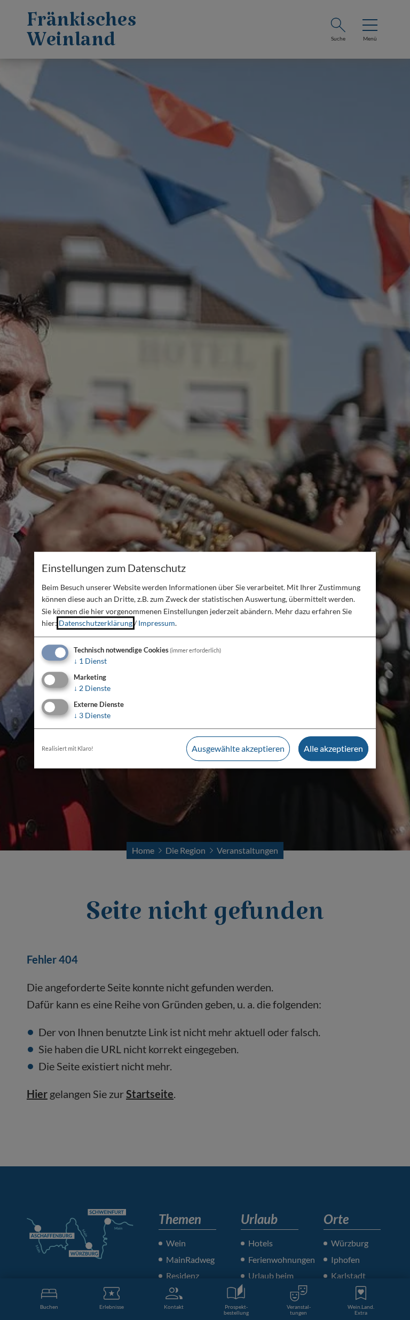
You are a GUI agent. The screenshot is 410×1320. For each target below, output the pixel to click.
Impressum (156, 622)
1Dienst (90, 661)
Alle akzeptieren (333, 748)
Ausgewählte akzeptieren (238, 748)
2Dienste (92, 688)
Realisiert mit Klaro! (67, 748)
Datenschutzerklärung (95, 622)
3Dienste (92, 715)
